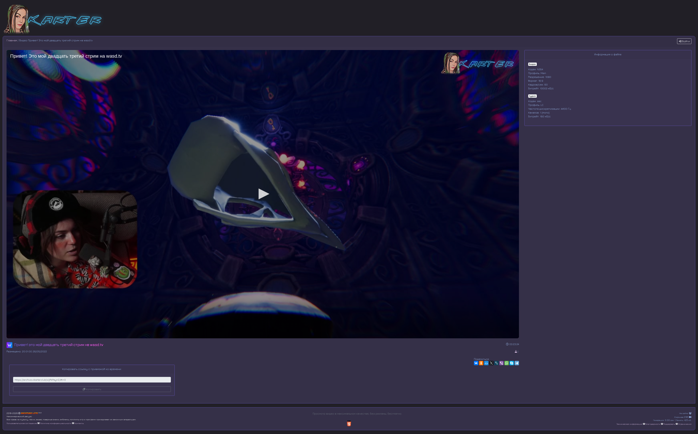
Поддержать (669, 424)
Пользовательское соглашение (22, 423)
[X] (491, 363)
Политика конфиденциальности (55, 423)
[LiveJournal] (496, 363)
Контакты (79, 423)
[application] (263, 194)
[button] (263, 194)
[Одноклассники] (481, 363)
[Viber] (501, 363)
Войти (685, 41)
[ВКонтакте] (476, 363)
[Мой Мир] (486, 363)
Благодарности (652, 424)
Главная (12, 40)
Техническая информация (629, 424)
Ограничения (684, 424)
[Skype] (512, 363)
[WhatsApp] (506, 363)
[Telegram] (517, 363)
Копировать (93, 389)
